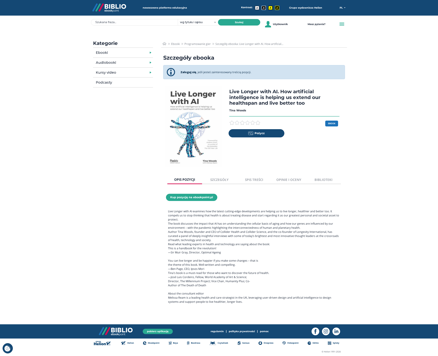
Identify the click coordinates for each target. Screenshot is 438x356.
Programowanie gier (197, 44)
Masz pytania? (316, 24)
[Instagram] (327, 331)
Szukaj (239, 22)
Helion (130, 342)
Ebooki (102, 53)
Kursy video (106, 72)
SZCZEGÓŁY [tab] (219, 179)
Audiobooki (106, 62)
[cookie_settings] (8, 348)
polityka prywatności (242, 331)
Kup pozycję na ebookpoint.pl (191, 197)
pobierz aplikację (158, 331)
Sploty (335, 342)
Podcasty (104, 82)
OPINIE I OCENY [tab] (288, 179)
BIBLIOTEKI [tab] (323, 179)
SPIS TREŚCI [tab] (254, 179)
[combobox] (200, 22)
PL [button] (341, 7)
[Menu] (341, 24)
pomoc (264, 331)
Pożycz (260, 133)
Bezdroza (195, 342)
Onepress (268, 342)
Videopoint (293, 342)
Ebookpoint (153, 342)
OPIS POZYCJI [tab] (184, 179)
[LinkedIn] (337, 331)
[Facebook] (317, 331)
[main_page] (164, 43)
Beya (175, 342)
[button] (132, 52)
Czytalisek (222, 342)
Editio (315, 342)
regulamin (217, 331)
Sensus (245, 342)
